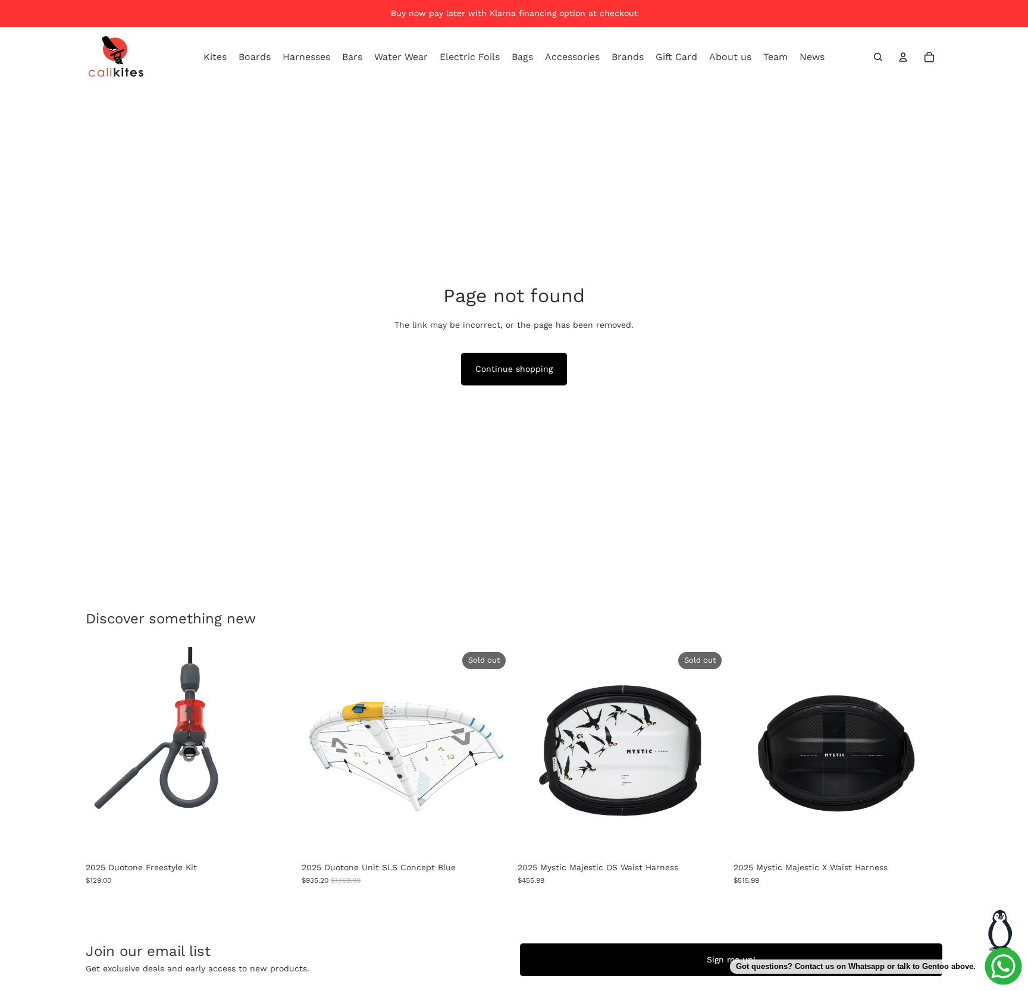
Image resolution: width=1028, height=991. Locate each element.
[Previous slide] (319, 752)
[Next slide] (492, 752)
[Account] (903, 57)
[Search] (878, 57)
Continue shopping (514, 369)
